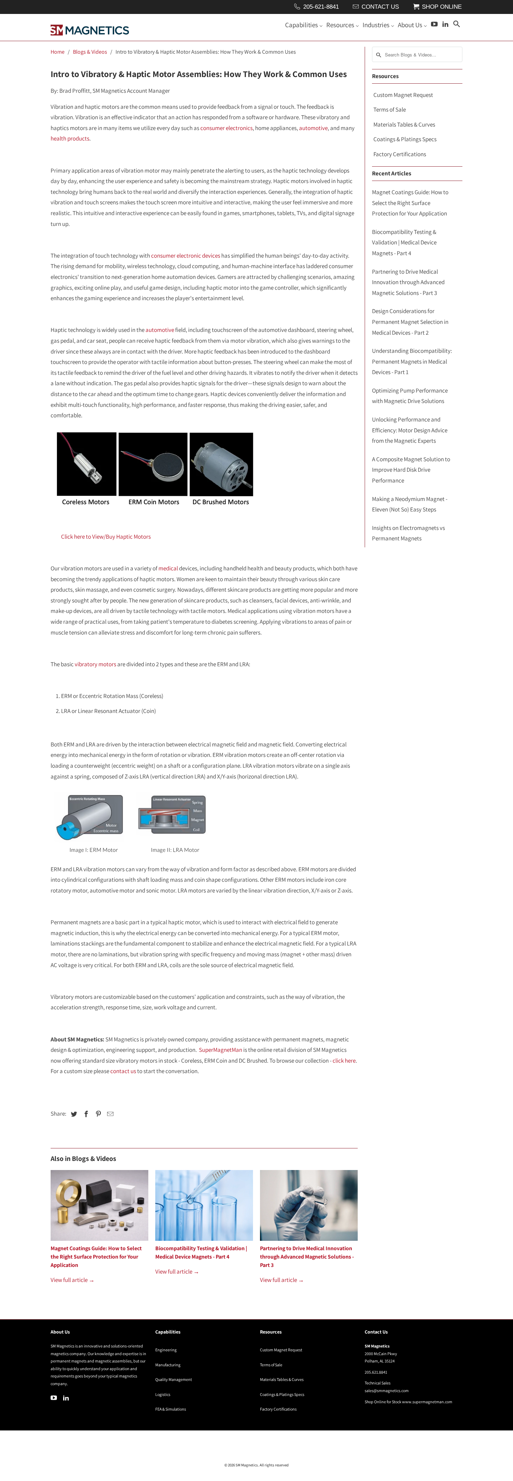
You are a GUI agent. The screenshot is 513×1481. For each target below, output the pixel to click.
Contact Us (380, 6)
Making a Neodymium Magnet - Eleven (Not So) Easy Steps (409, 504)
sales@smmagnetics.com (387, 1390)
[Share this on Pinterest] (97, 1114)
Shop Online (442, 6)
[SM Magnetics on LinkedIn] (66, 1398)
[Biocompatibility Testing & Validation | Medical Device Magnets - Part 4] (204, 1207)
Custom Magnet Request (403, 95)
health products (70, 138)
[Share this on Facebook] (85, 1114)
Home (58, 51)
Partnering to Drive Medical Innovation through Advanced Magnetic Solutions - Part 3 (307, 1257)
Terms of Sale (389, 109)
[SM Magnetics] (90, 27)
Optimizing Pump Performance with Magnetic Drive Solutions (410, 396)
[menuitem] (304, 26)
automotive (313, 128)
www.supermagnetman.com (427, 1401)
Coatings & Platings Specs (405, 139)
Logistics (162, 1394)
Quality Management (173, 1379)
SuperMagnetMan (220, 1050)
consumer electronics (226, 128)
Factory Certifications (399, 154)
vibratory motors (95, 664)
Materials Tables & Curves (404, 124)
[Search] (457, 25)
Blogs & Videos (90, 51)
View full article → (73, 1280)
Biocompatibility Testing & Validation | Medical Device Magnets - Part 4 (404, 242)
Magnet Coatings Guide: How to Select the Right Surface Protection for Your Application (96, 1257)
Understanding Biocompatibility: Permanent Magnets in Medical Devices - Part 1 (412, 361)
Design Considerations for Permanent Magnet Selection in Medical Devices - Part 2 (410, 321)
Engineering (166, 1349)
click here (344, 1060)
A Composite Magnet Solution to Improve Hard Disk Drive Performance (411, 469)
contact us (123, 1071)
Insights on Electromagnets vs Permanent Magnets (408, 533)
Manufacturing (167, 1364)
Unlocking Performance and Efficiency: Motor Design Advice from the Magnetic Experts (409, 430)
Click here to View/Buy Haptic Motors (106, 536)
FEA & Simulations (170, 1409)
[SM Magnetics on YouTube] (54, 1398)
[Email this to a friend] (109, 1114)
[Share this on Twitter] (73, 1114)
